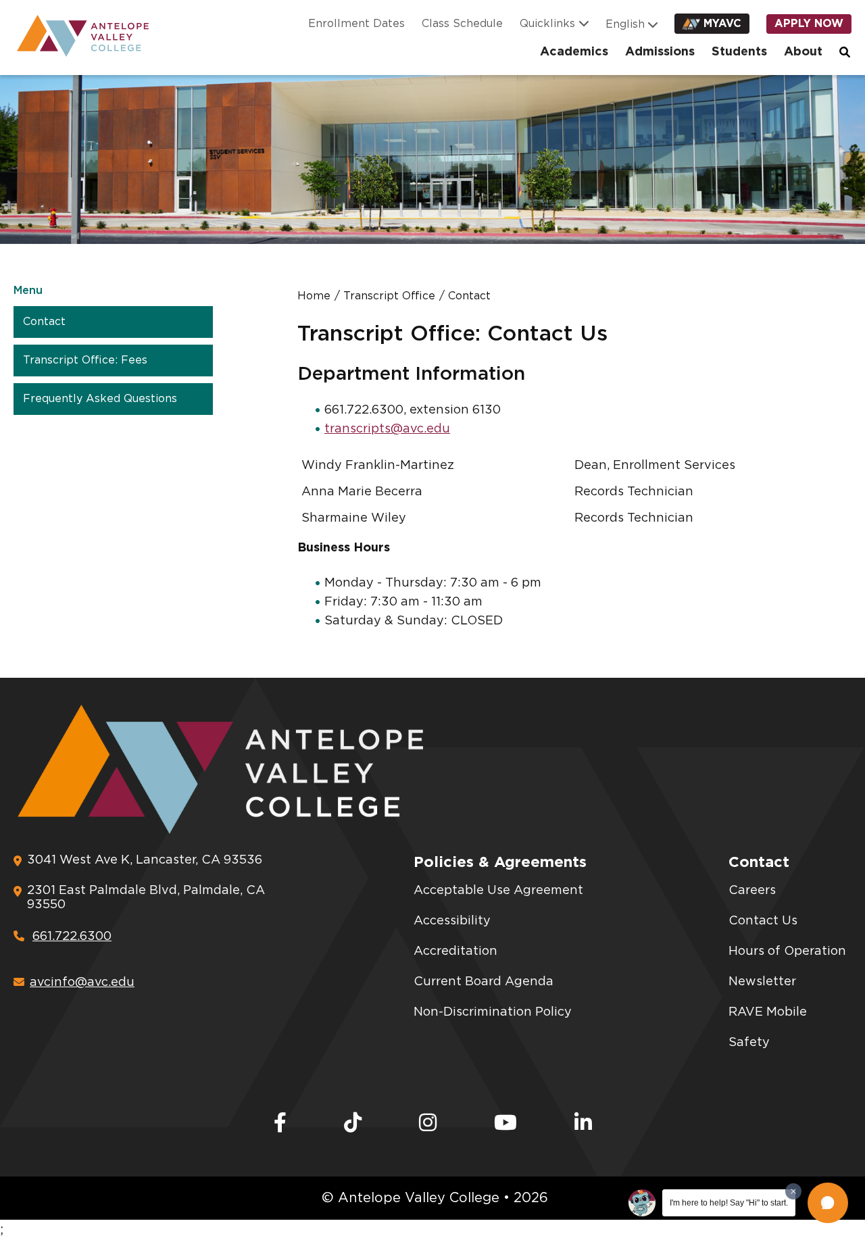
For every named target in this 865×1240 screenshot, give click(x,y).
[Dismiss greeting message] (793, 1191)
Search (845, 52)
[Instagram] (428, 1124)
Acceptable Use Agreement (498, 891)
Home (313, 296)
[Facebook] (280, 1124)
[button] (828, 1203)
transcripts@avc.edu (387, 429)
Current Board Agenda (483, 982)
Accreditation (455, 951)
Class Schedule (462, 23)
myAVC (722, 23)
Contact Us (762, 921)
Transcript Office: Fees (85, 360)
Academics (574, 52)
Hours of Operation (787, 951)
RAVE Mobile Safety (767, 1027)
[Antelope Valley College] (78, 36)
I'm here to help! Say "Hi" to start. (729, 1203)
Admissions (660, 52)
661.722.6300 (72, 937)
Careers (752, 891)
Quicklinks (547, 23)
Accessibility (452, 921)
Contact (44, 321)
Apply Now (808, 23)
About (803, 52)
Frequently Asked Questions (100, 398)
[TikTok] (353, 1124)
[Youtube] (505, 1124)
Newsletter (762, 982)
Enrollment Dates (356, 23)
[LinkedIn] (583, 1124)
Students (739, 52)
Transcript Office (389, 296)
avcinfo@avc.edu (82, 982)
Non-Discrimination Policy (493, 1012)
